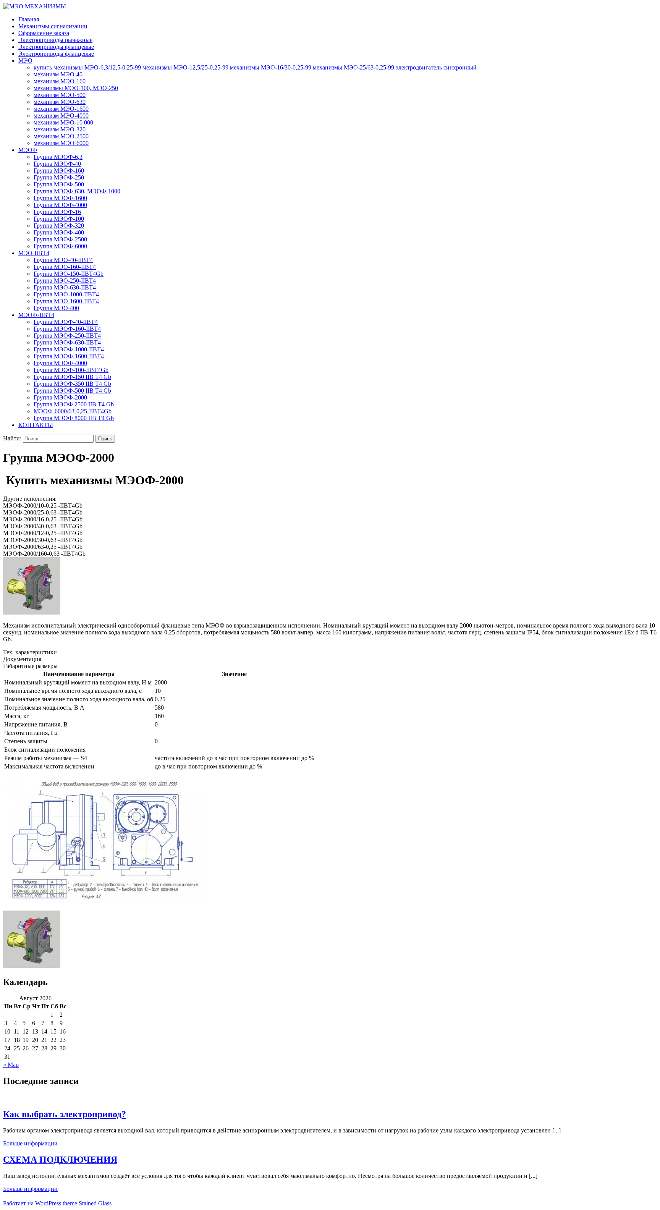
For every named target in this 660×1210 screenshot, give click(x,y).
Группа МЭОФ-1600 (60, 198)
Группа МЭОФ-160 (59, 170)
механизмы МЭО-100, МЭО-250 (76, 88)
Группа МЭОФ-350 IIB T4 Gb (72, 383)
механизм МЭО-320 (60, 129)
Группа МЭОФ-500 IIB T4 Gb (72, 390)
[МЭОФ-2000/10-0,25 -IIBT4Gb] (31, 612)
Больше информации (30, 1143)
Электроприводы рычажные (55, 40)
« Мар (11, 1064)
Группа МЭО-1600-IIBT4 (66, 301)
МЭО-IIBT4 (33, 253)
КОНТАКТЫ (35, 425)
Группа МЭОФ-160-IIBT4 (67, 328)
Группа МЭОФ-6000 (60, 246)
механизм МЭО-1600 (61, 108)
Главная (28, 19)
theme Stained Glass (86, 1203)
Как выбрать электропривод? (64, 1114)
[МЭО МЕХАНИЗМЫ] (34, 6)
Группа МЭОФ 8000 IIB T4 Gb (74, 418)
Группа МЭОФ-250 (59, 177)
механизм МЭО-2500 (61, 136)
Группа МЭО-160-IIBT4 (65, 267)
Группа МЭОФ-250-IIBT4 (67, 335)
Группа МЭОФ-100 (59, 218)
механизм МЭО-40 (58, 74)
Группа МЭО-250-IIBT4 (65, 280)
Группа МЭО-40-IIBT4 (63, 260)
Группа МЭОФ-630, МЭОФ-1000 (77, 191)
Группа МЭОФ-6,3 (58, 157)
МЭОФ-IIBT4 (36, 315)
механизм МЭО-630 (60, 102)
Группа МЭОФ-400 (59, 232)
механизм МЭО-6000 (61, 143)
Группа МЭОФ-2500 (60, 239)
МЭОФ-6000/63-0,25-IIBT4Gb (73, 411)
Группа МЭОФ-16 (57, 212)
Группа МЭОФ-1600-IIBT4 (69, 356)
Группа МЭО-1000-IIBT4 (66, 294)
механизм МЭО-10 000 (63, 122)
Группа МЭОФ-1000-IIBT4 (69, 349)
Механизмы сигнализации (52, 26)
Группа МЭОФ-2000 (60, 397)
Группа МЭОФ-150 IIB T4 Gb (72, 377)
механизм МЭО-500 (60, 95)
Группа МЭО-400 (56, 308)
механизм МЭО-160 (60, 81)
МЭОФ (27, 150)
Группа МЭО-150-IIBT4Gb (69, 273)
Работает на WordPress (32, 1203)
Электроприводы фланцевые (56, 47)
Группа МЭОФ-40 (57, 163)
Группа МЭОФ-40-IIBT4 (66, 322)
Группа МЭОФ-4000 (60, 205)
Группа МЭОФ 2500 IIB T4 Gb (74, 404)
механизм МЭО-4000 (61, 115)
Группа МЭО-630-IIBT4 (65, 287)
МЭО (25, 60)
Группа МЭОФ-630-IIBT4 (67, 342)
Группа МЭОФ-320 (59, 225)
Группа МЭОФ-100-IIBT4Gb (71, 370)
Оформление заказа (43, 33)
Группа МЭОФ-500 (59, 184)
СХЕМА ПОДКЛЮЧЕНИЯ (60, 1160)
